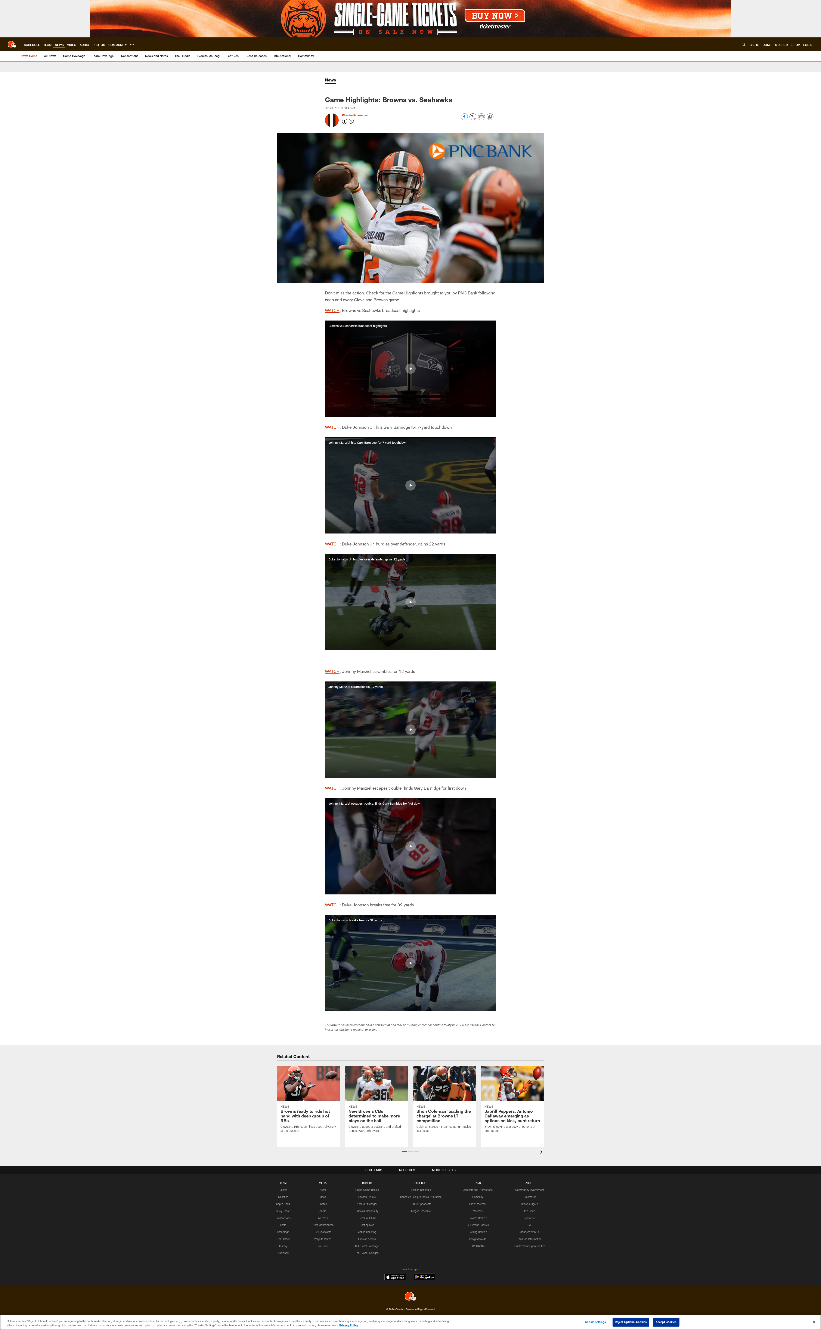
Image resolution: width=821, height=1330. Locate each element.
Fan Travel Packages (367, 1252)
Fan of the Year (477, 1203)
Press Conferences (323, 1224)
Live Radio (323, 1217)
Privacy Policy (348, 1325)
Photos (323, 1203)
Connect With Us (529, 1231)
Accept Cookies (666, 1322)
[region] (410, 1322)
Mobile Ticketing (366, 1231)
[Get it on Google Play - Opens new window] (424, 1279)
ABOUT (530, 1182)
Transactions (283, 1217)
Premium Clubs (367, 1217)
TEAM (283, 1182)
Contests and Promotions (478, 1189)
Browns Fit (530, 1196)
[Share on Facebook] (464, 119)
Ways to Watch (322, 1238)
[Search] (743, 44)
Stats (283, 1224)
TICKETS (367, 1182)
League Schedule (421, 1210)
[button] (410, 369)
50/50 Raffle (478, 1245)
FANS (478, 1182)
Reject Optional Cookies (631, 1322)
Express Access (367, 1238)
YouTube (323, 1245)
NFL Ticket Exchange (367, 1245)
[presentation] (542, 1152)
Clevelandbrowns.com (355, 115)
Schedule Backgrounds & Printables (421, 1196)
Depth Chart (283, 1203)
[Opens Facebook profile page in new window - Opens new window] (344, 121)
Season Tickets (367, 1196)
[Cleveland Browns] (410, 1296)
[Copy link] (490, 117)
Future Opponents (420, 1203)
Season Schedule (421, 1189)
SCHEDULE (421, 1182)
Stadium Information (530, 1238)
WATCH (332, 310)
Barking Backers (478, 1231)
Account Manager (367, 1203)
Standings (283, 1231)
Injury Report (283, 1210)
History (283, 1245)
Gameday (477, 1196)
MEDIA (322, 1182)
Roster (283, 1189)
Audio (322, 1210)
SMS (529, 1224)
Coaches (283, 1196)
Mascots (478, 1210)
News (323, 1189)
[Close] (814, 1322)
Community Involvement (529, 1189)
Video (322, 1196)
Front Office (283, 1238)
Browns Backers (478, 1217)
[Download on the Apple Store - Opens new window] (395, 1277)
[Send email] (481, 119)
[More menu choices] (132, 44)
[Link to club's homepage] (12, 44)
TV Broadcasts (323, 1231)
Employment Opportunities (529, 1245)
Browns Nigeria (529, 1203)
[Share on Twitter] (473, 119)
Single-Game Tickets (367, 1189)
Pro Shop (529, 1210)
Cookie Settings (595, 1322)
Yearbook (283, 1252)
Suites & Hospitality (367, 1210)
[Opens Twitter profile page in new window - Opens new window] (351, 121)
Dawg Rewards (477, 1238)
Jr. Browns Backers (478, 1224)
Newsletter (530, 1217)
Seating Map (367, 1224)
